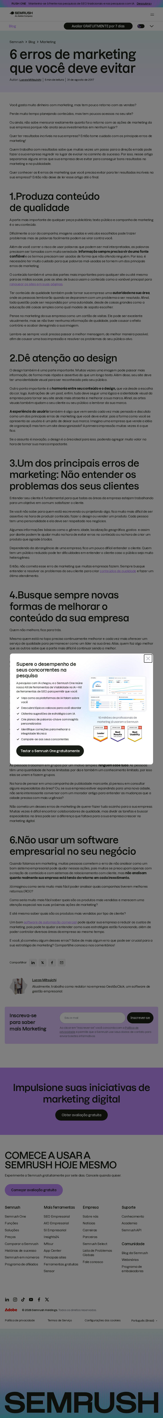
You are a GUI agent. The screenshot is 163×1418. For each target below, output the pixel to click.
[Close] (148, 658)
